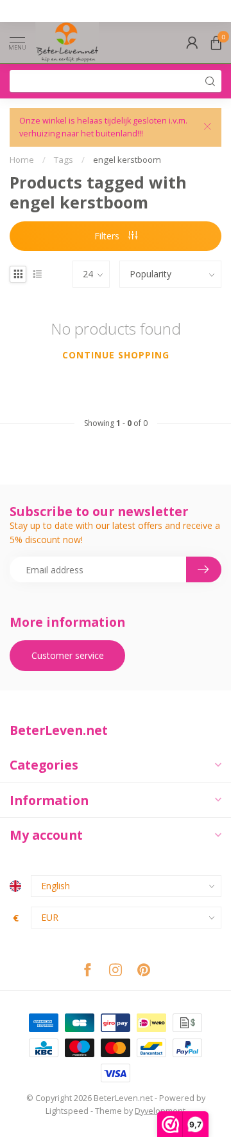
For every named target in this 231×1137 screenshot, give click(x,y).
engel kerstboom (127, 159)
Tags (63, 159)
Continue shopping (115, 355)
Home (22, 159)
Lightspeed (67, 1110)
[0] (216, 42)
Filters (108, 236)
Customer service (67, 655)
